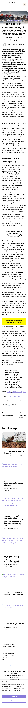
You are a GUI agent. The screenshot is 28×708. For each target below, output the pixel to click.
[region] (14, 694)
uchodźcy (13, 404)
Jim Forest (10, 396)
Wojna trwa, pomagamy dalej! (7, 412)
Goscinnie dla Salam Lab (13, 488)
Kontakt (4, 657)
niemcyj (22, 400)
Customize (14, 700)
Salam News (17, 20)
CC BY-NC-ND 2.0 (20, 396)
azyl (4, 400)
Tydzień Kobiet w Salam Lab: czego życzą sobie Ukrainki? (13, 593)
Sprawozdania (6, 649)
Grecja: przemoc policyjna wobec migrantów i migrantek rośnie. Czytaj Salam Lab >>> (14, 234)
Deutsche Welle (17, 392)
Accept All (14, 696)
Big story (10, 20)
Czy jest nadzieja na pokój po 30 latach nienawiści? (14, 624)
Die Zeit (9, 392)
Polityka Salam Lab (7, 651)
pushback (5, 404)
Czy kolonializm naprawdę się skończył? (14, 452)
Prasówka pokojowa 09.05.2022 (22, 413)
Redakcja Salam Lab (12, 44)
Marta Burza (10, 455)
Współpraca (5, 660)
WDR (24, 392)
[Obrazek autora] (4, 44)
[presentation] (14, 440)
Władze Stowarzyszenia (8, 646)
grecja (9, 400)
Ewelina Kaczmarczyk (12, 528)
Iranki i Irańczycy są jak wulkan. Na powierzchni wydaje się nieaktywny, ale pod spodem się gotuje (13, 559)
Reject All (14, 705)
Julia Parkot (10, 597)
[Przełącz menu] (24, 4)
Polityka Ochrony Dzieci (8, 655)
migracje (15, 400)
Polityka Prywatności (8, 653)
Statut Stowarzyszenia (8, 644)
